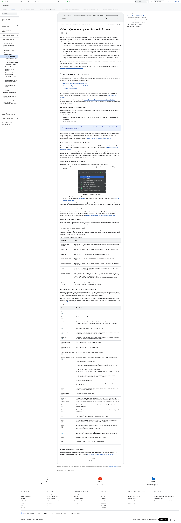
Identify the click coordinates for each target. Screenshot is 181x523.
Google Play (59, 1)
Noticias (22, 503)
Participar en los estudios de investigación (163, 501)
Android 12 (103, 505)
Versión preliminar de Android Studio (70, 9)
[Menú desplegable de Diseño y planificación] (41, 1)
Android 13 (103, 503)
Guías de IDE (14, 9)
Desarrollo (47, 1)
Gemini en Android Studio (27, 9)
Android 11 (103, 507)
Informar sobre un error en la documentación (164, 496)
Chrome (45, 513)
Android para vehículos (79, 501)
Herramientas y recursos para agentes (47, 9)
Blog (70, 1)
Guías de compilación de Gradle (91, 9)
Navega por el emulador (69, 91)
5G (48, 505)
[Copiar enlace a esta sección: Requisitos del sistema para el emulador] (88, 107)
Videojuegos (50, 494)
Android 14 (103, 501)
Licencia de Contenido (113, 466)
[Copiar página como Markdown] (66, 33)
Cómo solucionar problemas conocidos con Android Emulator (99, 100)
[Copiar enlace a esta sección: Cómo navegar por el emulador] (82, 219)
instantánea (82, 198)
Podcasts (23, 507)
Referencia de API (132, 498)
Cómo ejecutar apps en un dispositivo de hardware (98, 138)
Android (22, 494)
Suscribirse (163, 519)
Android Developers (64, 24)
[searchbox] (9, 14)
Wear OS (76, 496)
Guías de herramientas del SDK (110, 9)
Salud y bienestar (51, 498)
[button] (8, 20)
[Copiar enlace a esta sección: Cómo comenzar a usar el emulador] (90, 74)
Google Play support (158, 498)
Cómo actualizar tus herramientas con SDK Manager (100, 454)
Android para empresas (26, 496)
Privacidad (49, 503)
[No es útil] (120, 24)
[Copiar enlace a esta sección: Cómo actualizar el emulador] (85, 450)
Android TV (76, 503)
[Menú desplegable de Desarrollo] (52, 1)
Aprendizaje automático (52, 496)
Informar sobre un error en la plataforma (163, 494)
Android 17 (103, 494)
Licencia (29, 519)
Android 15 (103, 498)
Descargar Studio (131, 501)
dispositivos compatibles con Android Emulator (104, 127)
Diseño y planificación (33, 1)
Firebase (51, 513)
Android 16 (103, 496)
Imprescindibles (19, 1)
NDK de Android (131, 503)
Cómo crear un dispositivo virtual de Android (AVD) (76, 86)
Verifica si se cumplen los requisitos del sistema (75, 83)
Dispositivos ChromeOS (79, 498)
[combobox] (142, 1)
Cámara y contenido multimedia (54, 501)
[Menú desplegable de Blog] (73, 1)
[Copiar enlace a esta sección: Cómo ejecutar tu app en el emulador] (86, 161)
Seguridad (23, 498)
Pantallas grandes (78, 494)
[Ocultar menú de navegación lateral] (17, 520)
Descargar (4, 9)
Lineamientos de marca (37, 519)
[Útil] (117, 24)
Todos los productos (74, 513)
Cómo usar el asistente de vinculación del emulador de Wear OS (101, 215)
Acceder (177, 1)
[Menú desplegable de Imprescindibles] (25, 1)
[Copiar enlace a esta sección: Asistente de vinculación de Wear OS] (83, 209)
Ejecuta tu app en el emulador (70, 88)
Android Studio (169, 1)
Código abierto (24, 501)
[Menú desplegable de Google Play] (63, 1)
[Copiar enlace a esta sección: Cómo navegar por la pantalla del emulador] (87, 228)
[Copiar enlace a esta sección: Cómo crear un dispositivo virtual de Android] (91, 143)
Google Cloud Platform (61, 513)
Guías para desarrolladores (134, 496)
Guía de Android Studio (133, 494)
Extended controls (72, 302)
